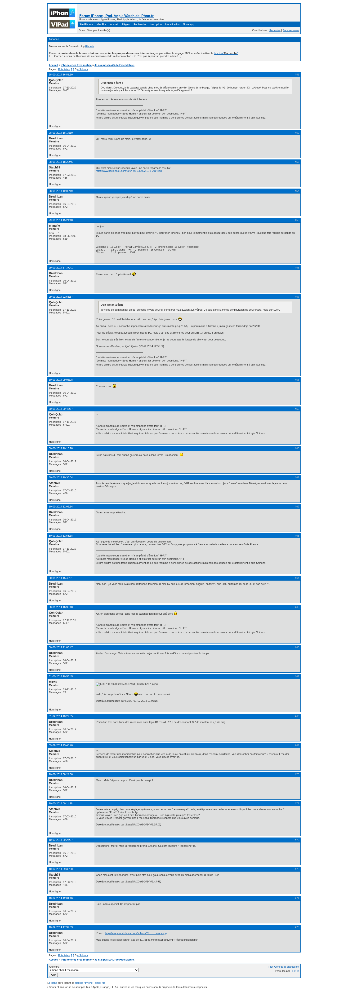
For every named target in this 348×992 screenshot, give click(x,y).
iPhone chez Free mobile (76, 65)
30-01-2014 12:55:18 (61, 535)
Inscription (156, 24)
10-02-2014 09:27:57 (61, 839)
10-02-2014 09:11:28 (60, 803)
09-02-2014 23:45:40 (61, 745)
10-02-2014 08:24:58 (61, 774)
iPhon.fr (89, 46)
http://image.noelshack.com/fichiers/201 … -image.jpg (136, 933)
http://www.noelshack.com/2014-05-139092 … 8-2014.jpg (129, 170)
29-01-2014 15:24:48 (61, 220)
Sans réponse (291, 30)
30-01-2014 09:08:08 (61, 379)
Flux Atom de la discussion (283, 966)
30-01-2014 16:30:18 (61, 607)
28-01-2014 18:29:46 (61, 161)
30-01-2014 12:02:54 (61, 506)
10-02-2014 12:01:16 (61, 898)
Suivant (83, 69)
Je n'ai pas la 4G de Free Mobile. (114, 65)
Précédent (64, 69)
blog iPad (100, 982)
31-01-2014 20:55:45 (61, 676)
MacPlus (102, 24)
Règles (126, 24)
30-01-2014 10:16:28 (61, 448)
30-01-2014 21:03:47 (61, 647)
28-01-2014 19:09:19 (61, 191)
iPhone (53, 982)
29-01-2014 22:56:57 (61, 296)
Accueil (114, 24)
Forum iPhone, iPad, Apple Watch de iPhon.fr (116, 16)
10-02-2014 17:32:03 (61, 927)
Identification (172, 24)
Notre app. (189, 24)
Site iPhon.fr (86, 24)
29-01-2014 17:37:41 (61, 267)
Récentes (275, 30)
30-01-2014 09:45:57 (61, 408)
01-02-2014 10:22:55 (61, 716)
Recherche (140, 24)
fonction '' (226, 53)
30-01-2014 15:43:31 (61, 578)
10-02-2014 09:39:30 (61, 869)
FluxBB (295, 971)
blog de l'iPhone (84, 982)
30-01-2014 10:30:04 (61, 477)
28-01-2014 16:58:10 (61, 74)
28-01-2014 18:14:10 (61, 132)
